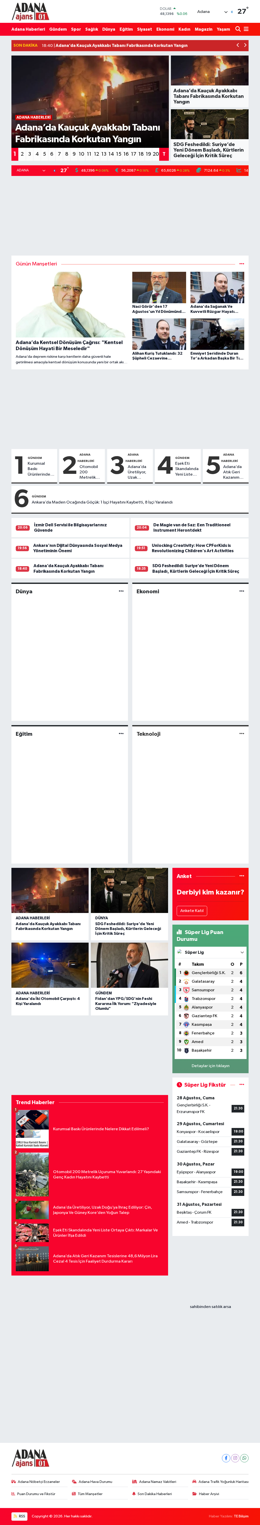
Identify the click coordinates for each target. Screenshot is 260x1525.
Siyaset (144, 29)
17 (133, 154)
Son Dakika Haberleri (155, 1494)
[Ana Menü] (245, 29)
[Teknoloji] (241, 734)
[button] (238, 45)
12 (96, 154)
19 (148, 154)
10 (81, 154)
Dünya (108, 29)
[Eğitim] (121, 734)
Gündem (58, 29)
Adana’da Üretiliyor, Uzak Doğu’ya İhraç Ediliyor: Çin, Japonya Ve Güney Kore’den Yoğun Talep (138, 472)
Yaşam (223, 29)
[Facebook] (226, 1458)
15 (118, 154)
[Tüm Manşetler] (241, 264)
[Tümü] (241, 876)
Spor (76, 29)
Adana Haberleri (28, 29)
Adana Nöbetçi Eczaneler (39, 1482)
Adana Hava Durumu (95, 1482)
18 (141, 154)
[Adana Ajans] (30, 11)
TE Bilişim (241, 1516)
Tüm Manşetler (90, 1494)
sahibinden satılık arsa (210, 1307)
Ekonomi (165, 29)
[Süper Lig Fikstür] (241, 1085)
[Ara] (238, 29)
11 (89, 154)
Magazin (204, 29)
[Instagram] (235, 1458)
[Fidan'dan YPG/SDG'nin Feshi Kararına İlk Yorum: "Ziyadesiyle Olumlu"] (129, 965)
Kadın (184, 29)
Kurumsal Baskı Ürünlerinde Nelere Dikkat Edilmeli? (41, 469)
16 (126, 154)
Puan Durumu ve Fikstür (36, 1494)
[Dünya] (121, 591)
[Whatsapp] (244, 1458)
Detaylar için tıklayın (211, 1066)
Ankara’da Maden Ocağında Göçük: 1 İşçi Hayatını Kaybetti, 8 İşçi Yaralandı (102, 502)
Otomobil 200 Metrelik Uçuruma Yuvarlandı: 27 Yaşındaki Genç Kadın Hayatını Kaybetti (90, 472)
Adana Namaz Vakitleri (157, 1482)
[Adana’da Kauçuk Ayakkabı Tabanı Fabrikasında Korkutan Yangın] (50, 890)
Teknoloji (148, 734)
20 (156, 154)
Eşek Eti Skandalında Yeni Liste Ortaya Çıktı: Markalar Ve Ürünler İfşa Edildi (187, 469)
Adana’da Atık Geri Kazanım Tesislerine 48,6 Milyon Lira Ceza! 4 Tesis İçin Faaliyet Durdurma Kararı (234, 472)
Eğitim (126, 29)
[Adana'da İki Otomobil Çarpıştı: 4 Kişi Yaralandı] (50, 965)
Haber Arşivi (209, 1494)
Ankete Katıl (192, 911)
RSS (21, 1516)
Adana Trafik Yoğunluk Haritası (224, 1482)
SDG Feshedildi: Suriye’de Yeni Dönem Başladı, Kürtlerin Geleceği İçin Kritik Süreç (128, 929)
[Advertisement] (130, 215)
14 (111, 154)
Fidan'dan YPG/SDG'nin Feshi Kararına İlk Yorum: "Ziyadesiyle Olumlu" (125, 1003)
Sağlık (91, 29)
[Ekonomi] (241, 591)
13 (103, 154)
